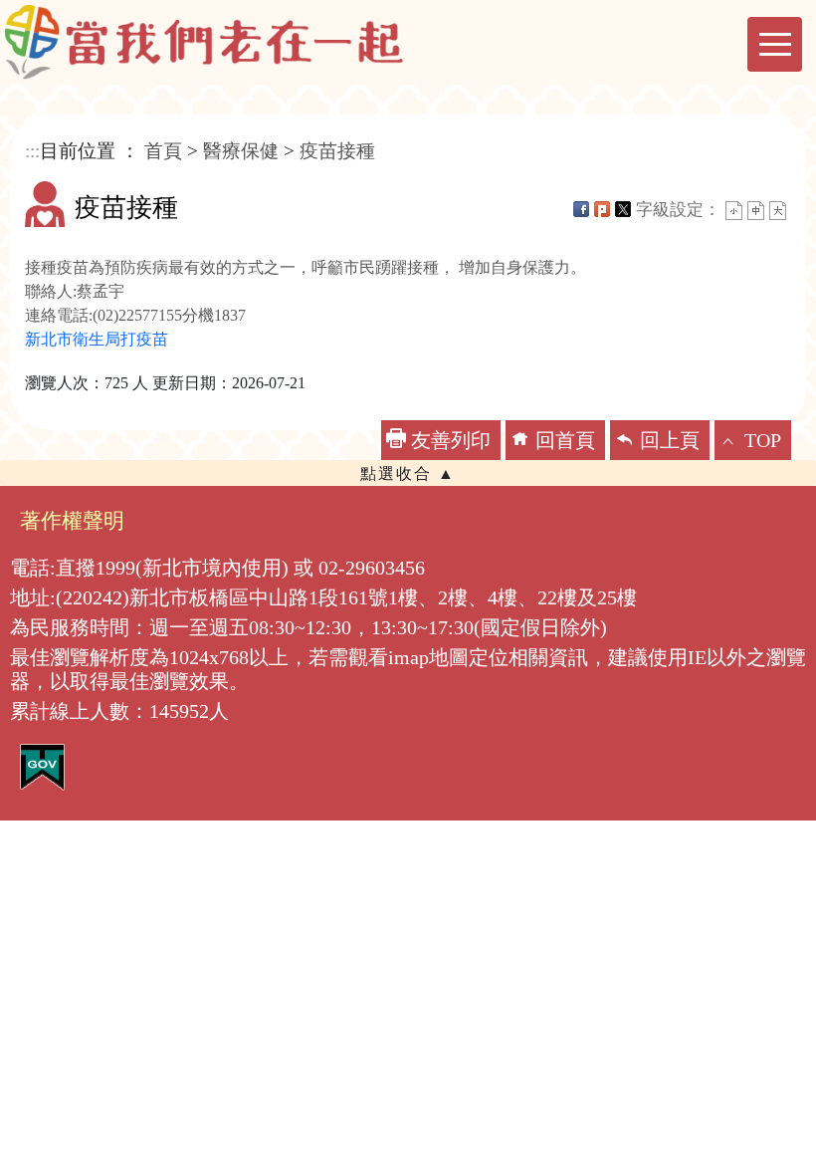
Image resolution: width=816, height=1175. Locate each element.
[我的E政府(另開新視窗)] (42, 765)
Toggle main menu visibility (774, 44)
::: (32, 150)
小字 (733, 210)
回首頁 (565, 440)
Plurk (602, 209)
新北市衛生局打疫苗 (96, 339)
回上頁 (670, 440)
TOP (762, 440)
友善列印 (451, 440)
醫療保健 (241, 150)
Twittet (623, 209)
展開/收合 (408, 473)
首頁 (163, 150)
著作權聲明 (72, 520)
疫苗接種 (337, 150)
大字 (777, 210)
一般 (755, 210)
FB (581, 209)
